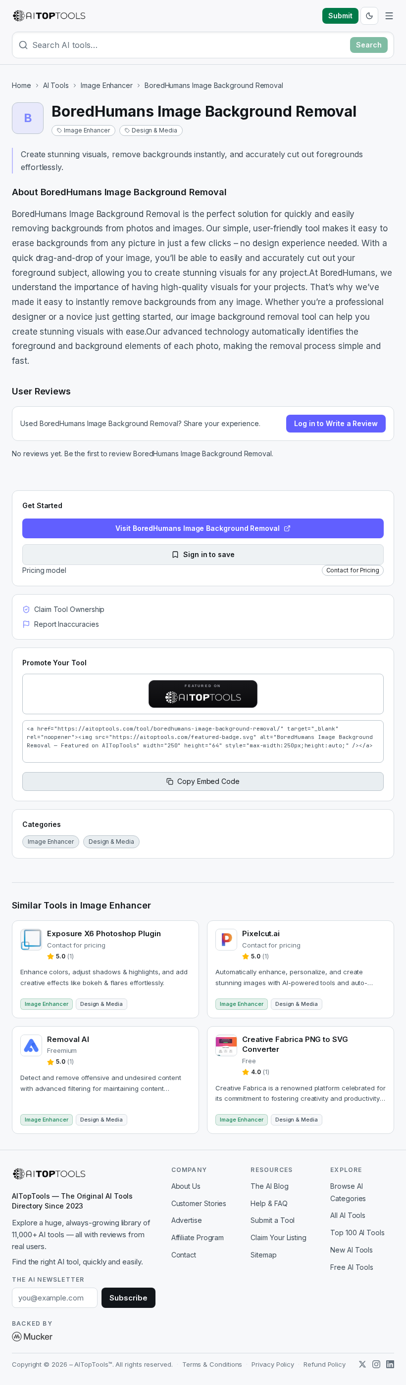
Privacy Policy (273, 1364)
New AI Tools (351, 1250)
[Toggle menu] (389, 16)
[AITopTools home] (49, 16)
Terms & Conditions (212, 1364)
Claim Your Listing (278, 1237)
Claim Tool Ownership (69, 609)
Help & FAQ (269, 1203)
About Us (186, 1186)
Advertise (186, 1220)
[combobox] (189, 45)
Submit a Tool (273, 1220)
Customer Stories (199, 1203)
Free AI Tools (351, 1267)
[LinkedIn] (390, 1364)
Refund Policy (325, 1364)
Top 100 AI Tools (357, 1232)
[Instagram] (376, 1364)
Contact (183, 1255)
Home (21, 85)
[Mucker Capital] (32, 1337)
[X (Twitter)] (362, 1364)
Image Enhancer (107, 85)
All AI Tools (347, 1215)
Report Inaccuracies (66, 624)
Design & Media (154, 130)
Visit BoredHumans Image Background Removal (197, 528)
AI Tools (56, 85)
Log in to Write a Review (336, 423)
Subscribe (128, 1297)
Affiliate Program (197, 1237)
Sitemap (263, 1255)
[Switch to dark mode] (369, 16)
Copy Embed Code (208, 781)
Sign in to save (209, 554)
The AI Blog (269, 1186)
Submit (340, 15)
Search (369, 45)
